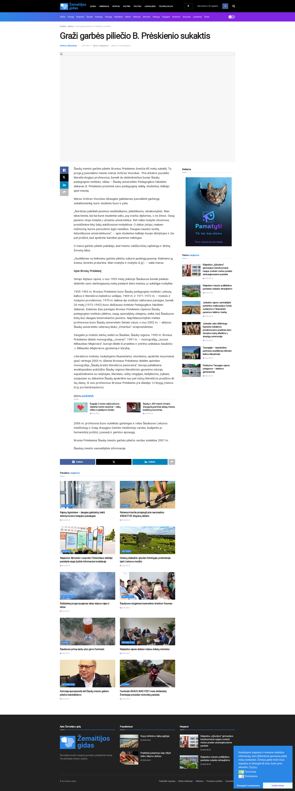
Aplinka (126, 551)
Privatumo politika (214, 781)
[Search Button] (233, 6)
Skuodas (187, 17)
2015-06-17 (87, 45)
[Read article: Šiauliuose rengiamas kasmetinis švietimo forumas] (147, 586)
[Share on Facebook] (64, 170)
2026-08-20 (125, 699)
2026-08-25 (148, 414)
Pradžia (63, 26)
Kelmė (128, 17)
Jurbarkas (197, 17)
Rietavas (137, 17)
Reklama (199, 781)
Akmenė (146, 17)
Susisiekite (230, 781)
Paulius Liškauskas (68, 45)
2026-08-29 (208, 278)
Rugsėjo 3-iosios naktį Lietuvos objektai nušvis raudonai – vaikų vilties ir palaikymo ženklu (105, 407)
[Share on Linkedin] (64, 185)
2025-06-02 (146, 760)
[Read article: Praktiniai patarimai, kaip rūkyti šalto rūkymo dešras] (129, 758)
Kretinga (98, 17)
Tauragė (108, 17)
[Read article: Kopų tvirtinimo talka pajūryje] (129, 741)
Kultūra (126, 6)
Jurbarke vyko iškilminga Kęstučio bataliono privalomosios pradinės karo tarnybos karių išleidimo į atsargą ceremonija (217, 330)
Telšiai (62, 17)
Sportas (116, 6)
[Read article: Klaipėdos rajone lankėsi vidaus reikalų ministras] (147, 631)
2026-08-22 (125, 566)
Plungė (71, 17)
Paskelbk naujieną (167, 781)
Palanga (156, 17)
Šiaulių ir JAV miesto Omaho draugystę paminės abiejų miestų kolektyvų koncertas (159, 407)
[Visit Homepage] (73, 6)
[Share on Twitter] (64, 177)
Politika (137, 6)
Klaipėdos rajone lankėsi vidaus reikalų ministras (144, 649)
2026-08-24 (125, 520)
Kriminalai (104, 6)
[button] (241, 772)
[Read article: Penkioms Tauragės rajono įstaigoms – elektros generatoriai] (191, 370)
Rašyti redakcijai (185, 781)
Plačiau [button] (253, 767)
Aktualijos (68, 506)
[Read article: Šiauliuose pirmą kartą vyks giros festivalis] (87, 631)
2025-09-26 (146, 740)
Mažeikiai (118, 17)
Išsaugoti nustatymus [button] (248, 785)
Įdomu (93, 6)
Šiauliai (90, 17)
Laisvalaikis (150, 6)
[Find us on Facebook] (225, 6)
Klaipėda (80, 17)
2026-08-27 (95, 414)
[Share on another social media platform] (64, 192)
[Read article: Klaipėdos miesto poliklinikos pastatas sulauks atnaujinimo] (191, 290)
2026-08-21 (65, 611)
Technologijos (166, 6)
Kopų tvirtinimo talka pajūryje (155, 736)
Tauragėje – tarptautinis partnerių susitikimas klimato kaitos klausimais (217, 350)
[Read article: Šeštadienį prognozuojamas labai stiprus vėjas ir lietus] (87, 586)
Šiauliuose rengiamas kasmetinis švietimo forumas (146, 603)
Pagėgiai (166, 17)
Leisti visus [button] (278, 785)
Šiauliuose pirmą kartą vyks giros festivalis (82, 649)
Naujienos (104, 45)
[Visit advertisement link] (208, 211)
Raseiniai (176, 17)
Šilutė (206, 17)
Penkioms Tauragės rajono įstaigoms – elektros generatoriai (216, 368)
